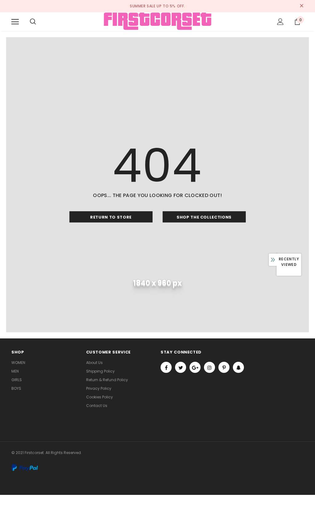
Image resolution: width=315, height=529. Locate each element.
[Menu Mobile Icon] (15, 22)
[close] (301, 6)
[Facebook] (166, 367)
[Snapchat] (238, 367)
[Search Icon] (33, 22)
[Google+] (195, 367)
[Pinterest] (223, 367)
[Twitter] (180, 367)
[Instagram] (209, 367)
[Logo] (157, 21)
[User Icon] (280, 21)
